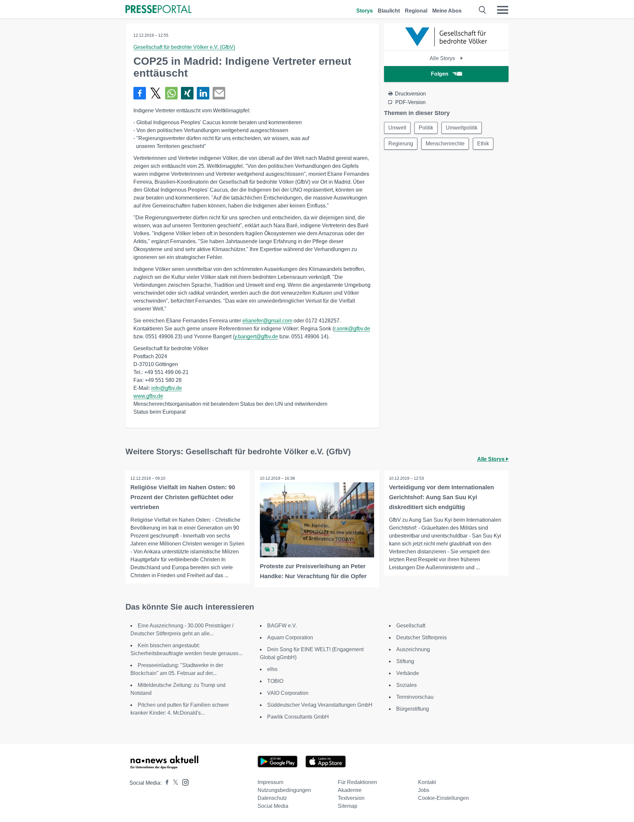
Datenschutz (272, 798)
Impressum (270, 782)
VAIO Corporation (287, 693)
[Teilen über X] (155, 93)
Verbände (407, 673)
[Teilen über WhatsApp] (171, 93)
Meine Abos (447, 11)
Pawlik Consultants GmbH (298, 717)
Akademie (350, 790)
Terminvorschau (415, 697)
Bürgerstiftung (412, 709)
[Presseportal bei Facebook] (165, 783)
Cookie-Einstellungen (443, 798)
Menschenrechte (445, 143)
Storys (364, 11)
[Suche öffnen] (482, 10)
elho (272, 669)
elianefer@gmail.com (267, 320)
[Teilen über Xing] (187, 93)
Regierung (400, 143)
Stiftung (405, 661)
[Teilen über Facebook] (139, 93)
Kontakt (427, 782)
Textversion (351, 798)
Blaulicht (389, 11)
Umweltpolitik (461, 128)
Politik (426, 128)
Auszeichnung (413, 649)
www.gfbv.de (148, 396)
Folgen (439, 74)
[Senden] (219, 93)
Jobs (423, 790)
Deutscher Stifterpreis (421, 637)
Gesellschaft (410, 625)
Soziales (406, 685)
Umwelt (397, 128)
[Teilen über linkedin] (203, 93)
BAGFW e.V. (282, 625)
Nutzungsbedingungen (284, 790)
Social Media (273, 806)
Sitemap (347, 806)
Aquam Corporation (290, 637)
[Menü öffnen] (503, 10)
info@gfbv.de (166, 388)
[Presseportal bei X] (173, 783)
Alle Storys (443, 58)
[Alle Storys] (446, 44)
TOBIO (275, 681)
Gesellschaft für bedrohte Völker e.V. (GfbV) (184, 47)
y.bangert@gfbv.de (256, 336)
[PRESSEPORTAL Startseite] (158, 10)
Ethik (483, 143)
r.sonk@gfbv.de (352, 328)
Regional (416, 11)
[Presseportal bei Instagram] (183, 782)
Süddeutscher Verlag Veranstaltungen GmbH (319, 705)
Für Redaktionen (357, 782)
